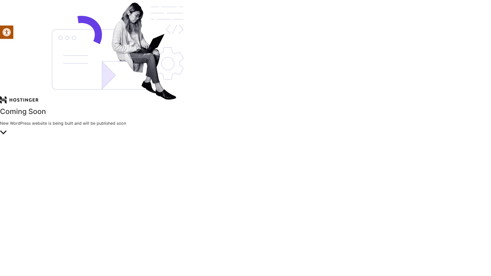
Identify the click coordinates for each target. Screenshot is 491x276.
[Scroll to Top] (245, 133)
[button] (6, 32)
